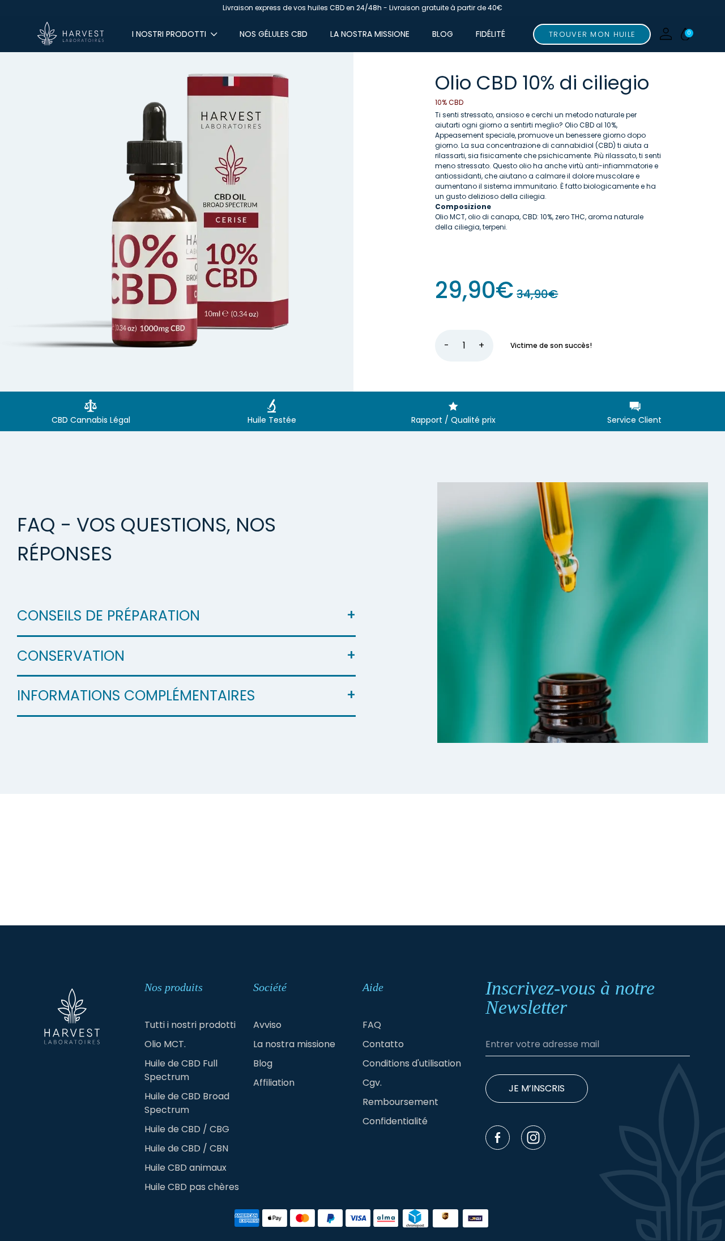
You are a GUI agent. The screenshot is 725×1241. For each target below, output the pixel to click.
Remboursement (400, 1101)
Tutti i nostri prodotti (190, 1024)
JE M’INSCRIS (537, 1088)
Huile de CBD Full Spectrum (181, 1070)
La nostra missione (370, 34)
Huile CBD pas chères (191, 1186)
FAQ (371, 1024)
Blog (442, 34)
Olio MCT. (165, 1044)
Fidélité (490, 34)
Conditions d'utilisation (411, 1063)
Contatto (383, 1044)
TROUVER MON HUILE (592, 34)
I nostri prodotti (169, 34)
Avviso (267, 1024)
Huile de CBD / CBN (186, 1148)
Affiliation (274, 1082)
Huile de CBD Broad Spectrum (186, 1103)
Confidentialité (395, 1121)
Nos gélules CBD (274, 34)
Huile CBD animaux (185, 1167)
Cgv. (372, 1082)
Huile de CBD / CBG (186, 1129)
